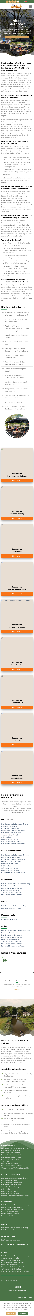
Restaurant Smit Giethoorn (10, 1216)
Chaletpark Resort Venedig (10, 1258)
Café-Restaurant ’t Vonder (9, 839)
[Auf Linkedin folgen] (20, 1287)
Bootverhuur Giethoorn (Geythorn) (12, 888)
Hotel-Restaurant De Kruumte (11, 833)
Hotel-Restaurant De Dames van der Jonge (15, 855)
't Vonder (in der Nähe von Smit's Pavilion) (15, 1267)
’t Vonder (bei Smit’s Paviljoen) (11, 892)
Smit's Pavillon (6, 1161)
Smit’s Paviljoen (6, 837)
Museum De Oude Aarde (9, 826)
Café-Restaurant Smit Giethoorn (11, 841)
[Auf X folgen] (15, 1)
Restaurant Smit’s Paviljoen (10, 890)
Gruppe (23, 1290)
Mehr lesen (17, 989)
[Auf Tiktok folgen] (12, 1)
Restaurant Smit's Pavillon (9, 1211)
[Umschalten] (3, 313)
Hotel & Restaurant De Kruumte (11, 886)
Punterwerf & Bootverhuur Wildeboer (13, 844)
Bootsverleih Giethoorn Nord (10, 1153)
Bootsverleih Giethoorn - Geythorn (12, 1155)
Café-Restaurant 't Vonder (9, 1164)
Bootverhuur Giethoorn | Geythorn (13, 859)
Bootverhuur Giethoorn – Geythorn (13, 831)
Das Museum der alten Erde (10, 1150)
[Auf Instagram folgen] (9, 1)
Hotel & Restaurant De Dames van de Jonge (15, 1205)
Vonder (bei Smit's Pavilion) (10, 1214)
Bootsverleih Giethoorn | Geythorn (12, 1182)
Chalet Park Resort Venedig (10, 1159)
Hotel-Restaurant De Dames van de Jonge (15, 824)
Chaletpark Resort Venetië (9, 835)
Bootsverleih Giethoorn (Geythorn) (12, 1209)
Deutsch (23, 1)
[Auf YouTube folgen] (18, 1)
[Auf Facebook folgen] (7, 1)
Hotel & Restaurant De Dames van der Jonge (15, 884)
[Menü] (31, 6)
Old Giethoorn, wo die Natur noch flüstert (17, 981)
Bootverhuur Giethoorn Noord (11, 828)
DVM (19, 1290)
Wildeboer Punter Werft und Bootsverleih (15, 1168)
